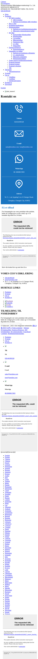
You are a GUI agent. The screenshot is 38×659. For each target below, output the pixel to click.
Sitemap (26, 328)
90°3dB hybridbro (15, 18)
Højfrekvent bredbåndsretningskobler (25, 29)
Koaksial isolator (14, 64)
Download (8, 84)
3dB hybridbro (17, 20)
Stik (10, 68)
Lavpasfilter (17, 38)
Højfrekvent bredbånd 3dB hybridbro (25, 22)
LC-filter (16, 44)
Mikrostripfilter (18, 40)
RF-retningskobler (16, 332)
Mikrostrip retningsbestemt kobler (23, 31)
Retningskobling (14, 27)
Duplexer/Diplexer (15, 47)
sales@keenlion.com (11, 374)
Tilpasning (8, 70)
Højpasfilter (16, 46)
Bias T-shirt (12, 23)
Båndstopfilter (17, 36)
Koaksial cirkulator (15, 66)
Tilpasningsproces (14, 71)
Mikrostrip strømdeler (20, 57)
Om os (7, 75)
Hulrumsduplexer (18, 49)
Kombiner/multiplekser (16, 25)
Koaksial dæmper (14, 62)
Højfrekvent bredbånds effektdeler (24, 53)
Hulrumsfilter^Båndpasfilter (22, 35)
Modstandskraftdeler (19, 58)
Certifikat (12, 79)
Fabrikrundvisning (15, 81)
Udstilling (12, 77)
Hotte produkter (17, 328)
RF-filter (11, 33)
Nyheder (7, 73)
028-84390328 (5, 11)
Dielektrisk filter (18, 42)
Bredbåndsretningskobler (16, 333)
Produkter (8, 16)
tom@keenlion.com (11, 280)
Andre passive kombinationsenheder (20, 60)
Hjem (6, 14)
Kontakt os (8, 82)
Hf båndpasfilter (6, 330)
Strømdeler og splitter (16, 51)
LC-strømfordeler (18, 55)
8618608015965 (10, 393)
